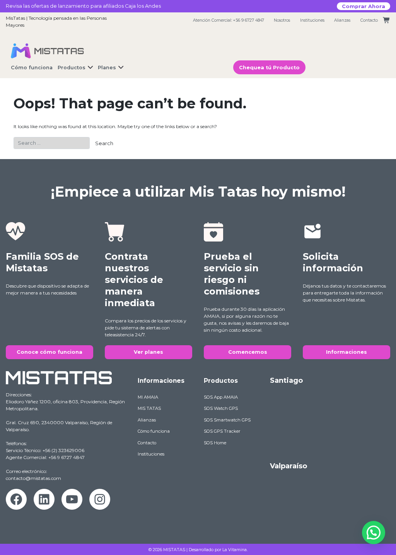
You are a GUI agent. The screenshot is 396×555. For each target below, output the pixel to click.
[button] (373, 532)
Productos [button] (71, 67)
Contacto (369, 20)
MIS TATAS (149, 408)
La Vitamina (234, 549)
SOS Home (215, 442)
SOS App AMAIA (221, 397)
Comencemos (247, 352)
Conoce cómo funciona (49, 352)
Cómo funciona (154, 431)
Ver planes (148, 352)
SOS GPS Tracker (222, 431)
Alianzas (342, 20)
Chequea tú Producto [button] (269, 67)
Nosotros (282, 20)
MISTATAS (174, 549)
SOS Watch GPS (221, 408)
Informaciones (346, 352)
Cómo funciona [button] (32, 67)
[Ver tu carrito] (386, 20)
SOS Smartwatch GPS (227, 420)
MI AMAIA (148, 397)
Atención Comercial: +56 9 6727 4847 (228, 20)
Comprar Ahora (363, 6)
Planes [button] (107, 67)
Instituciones (312, 20)
